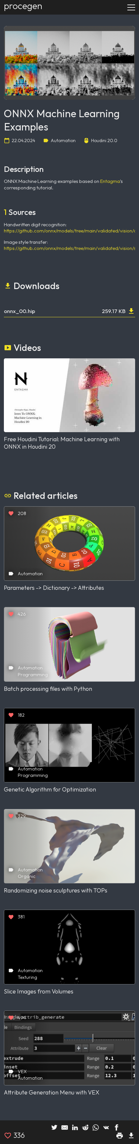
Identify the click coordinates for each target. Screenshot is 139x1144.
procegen (23, 5)
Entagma (110, 181)
